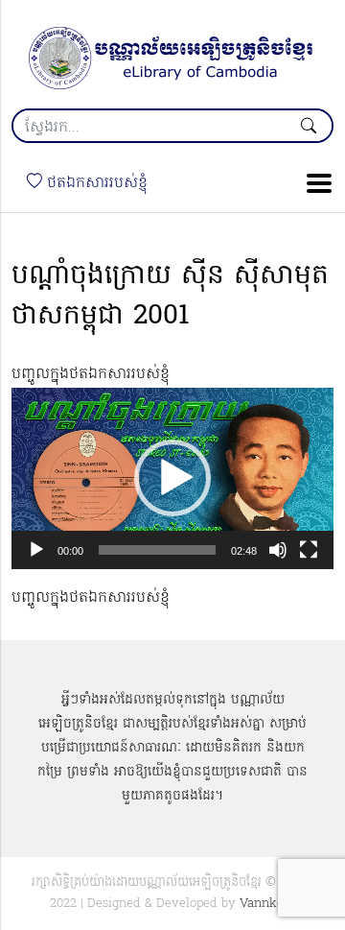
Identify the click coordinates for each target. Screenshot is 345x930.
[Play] (36, 550)
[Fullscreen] (308, 550)
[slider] (157, 550)
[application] (173, 478)
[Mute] (278, 550)
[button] (172, 478)
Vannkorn (268, 903)
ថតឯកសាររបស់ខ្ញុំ (95, 183)
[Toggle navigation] (313, 183)
